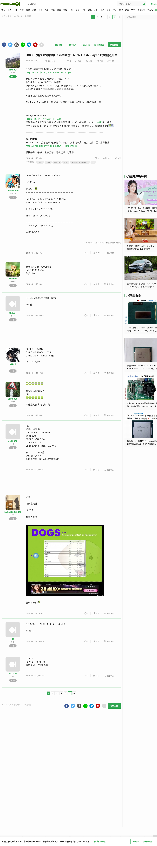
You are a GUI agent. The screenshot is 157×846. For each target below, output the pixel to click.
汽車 (46, 10)
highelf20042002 (12, 512)
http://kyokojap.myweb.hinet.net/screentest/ (52, 146)
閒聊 (121, 10)
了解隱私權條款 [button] (99, 841)
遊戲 (65, 10)
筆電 (22, 10)
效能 (65, 162)
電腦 (28, 10)
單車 (59, 10)
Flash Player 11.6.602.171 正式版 (44, 119)
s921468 (13, 673)
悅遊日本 (141, 10)
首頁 (3, 10)
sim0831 (13, 70)
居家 (71, 10)
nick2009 (13, 441)
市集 (133, 10)
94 (119, 17)
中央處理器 (27, 16)
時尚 (83, 10)
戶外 (96, 10)
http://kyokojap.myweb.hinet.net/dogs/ (48, 72)
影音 (40, 10)
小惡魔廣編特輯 (136, 176)
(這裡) (99, 122)
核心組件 (17, 16)
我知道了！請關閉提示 (143, 841)
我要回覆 (114, 44)
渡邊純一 (13, 313)
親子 (77, 10)
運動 (90, 10)
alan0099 (13, 399)
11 (93, 162)
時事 (127, 10)
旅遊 (108, 10)
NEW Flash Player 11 (80, 162)
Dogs (40, 162)
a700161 (13, 278)
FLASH (57, 162)
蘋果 (34, 10)
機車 (53, 10)
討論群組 (32, 4)
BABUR (12, 364)
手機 (9, 10)
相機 (15, 10)
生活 (102, 10)
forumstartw (13, 190)
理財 (115, 10)
